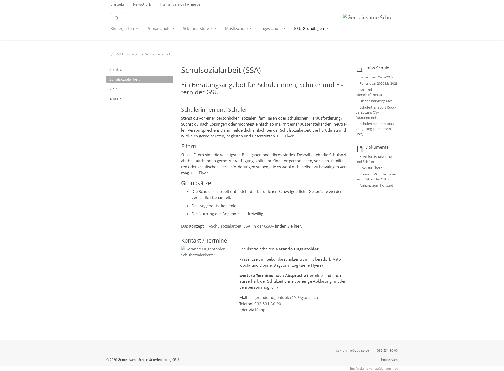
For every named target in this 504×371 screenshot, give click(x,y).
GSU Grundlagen (309, 28)
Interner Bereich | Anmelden (181, 4)
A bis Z (115, 98)
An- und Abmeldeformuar (369, 92)
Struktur (116, 69)
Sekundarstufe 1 (198, 28)
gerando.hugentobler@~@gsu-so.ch (286, 297)
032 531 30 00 (387, 350)
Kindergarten (123, 28)
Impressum (389, 359)
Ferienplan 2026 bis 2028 (379, 83)
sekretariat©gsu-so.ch (352, 350)
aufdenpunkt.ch (386, 368)
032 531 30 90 (267, 303)
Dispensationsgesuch (376, 101)
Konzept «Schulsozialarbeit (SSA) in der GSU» (376, 176)
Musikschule (237, 28)
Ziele (113, 89)
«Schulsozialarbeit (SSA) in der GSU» (241, 226)
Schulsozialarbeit (124, 79)
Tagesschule (271, 28)
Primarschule (158, 28)
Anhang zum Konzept (376, 185)
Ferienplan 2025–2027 (376, 77)
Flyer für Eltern (371, 167)
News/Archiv (142, 4)
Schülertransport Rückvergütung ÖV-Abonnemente (376, 112)
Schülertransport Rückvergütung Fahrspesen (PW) (376, 128)
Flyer (289, 135)
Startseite (118, 4)
